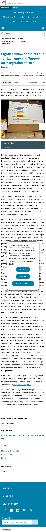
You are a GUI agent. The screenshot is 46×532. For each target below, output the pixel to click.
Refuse (23, 276)
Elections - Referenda (10, 451)
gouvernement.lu (5, 7)
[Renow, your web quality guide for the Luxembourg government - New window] (7, 530)
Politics (4, 458)
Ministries (15, 7)
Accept (23, 269)
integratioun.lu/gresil (22, 384)
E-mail (6, 522)
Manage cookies (23, 283)
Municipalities (7, 454)
